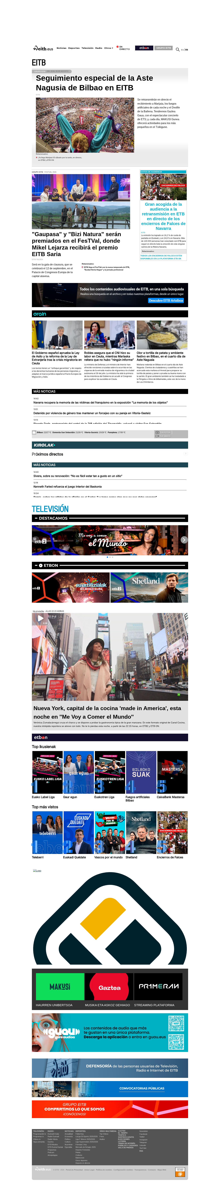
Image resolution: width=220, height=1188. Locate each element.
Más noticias (44, 391)
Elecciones (123, 1139)
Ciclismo (79, 1155)
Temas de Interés (126, 1143)
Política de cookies (104, 1170)
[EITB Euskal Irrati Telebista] (43, 48)
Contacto (152, 1170)
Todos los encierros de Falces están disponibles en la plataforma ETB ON (161, 257)
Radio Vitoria (52, 1139)
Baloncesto (80, 1158)
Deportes (74, 48)
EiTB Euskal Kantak (55, 1147)
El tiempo (123, 1133)
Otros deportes (81, 1160)
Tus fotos (165, 432)
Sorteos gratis (126, 1137)
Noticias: (69, 1131)
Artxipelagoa (52, 1155)
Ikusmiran (68, 1144)
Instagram (143, 1140)
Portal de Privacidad (74, 1170)
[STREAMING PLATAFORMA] (158, 986)
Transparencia (140, 1170)
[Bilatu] (178, 50)
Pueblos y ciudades (128, 1145)
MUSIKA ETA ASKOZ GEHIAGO (107, 1005)
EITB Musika (53, 1144)
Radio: (51, 1131)
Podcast (51, 1152)
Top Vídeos (104, 1134)
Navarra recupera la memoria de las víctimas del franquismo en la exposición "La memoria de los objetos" (100, 402)
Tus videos (165, 436)
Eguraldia (68, 1147)
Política (67, 1139)
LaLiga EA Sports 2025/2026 (87, 1136)
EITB (39, 63)
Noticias (61, 48)
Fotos (102, 1136)
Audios (102, 1139)
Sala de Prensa (126, 1148)
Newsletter (143, 1131)
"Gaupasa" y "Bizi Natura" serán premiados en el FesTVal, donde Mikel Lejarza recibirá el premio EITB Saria (76, 244)
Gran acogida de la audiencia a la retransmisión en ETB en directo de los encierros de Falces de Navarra (163, 216)
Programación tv (39, 1134)
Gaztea (50, 1142)
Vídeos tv (37, 1139)
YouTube (142, 1148)
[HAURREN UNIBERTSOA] (60, 986)
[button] (107, 557)
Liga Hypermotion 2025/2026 (87, 1142)
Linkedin (142, 1145)
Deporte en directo (83, 1163)
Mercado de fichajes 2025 (86, 1147)
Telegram (143, 1142)
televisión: (38, 1131)
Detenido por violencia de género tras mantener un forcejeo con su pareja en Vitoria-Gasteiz (92, 413)
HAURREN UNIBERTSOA (54, 1005)
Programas (52, 1150)
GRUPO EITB (163, 48)
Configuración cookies (123, 1170)
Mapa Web (162, 1170)
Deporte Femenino (83, 1150)
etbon (51, 565)
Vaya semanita (39, 1142)
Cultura (67, 1142)
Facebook (143, 1134)
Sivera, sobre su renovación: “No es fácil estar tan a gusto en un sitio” (77, 476)
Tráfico (122, 1135)
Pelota (78, 1152)
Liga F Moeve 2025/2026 (85, 1139)
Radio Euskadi (53, 1136)
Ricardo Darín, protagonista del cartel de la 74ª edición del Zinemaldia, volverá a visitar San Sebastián (97, 423)
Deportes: (81, 1131)
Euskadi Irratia (53, 1134)
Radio (98, 48)
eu (182, 49)
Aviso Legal (89, 1170)
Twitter (142, 1137)
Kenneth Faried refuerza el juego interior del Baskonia (67, 486)
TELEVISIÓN (50, 509)
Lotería (122, 1141)
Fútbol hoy (80, 1134)
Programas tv (38, 1136)
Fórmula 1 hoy (81, 1144)
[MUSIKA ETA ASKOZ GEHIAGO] (109, 986)
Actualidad (69, 1134)
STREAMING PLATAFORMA (154, 1005)
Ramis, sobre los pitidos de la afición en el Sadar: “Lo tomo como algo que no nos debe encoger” (95, 497)
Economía (69, 1136)
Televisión (87, 48)
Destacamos (53, 518)
